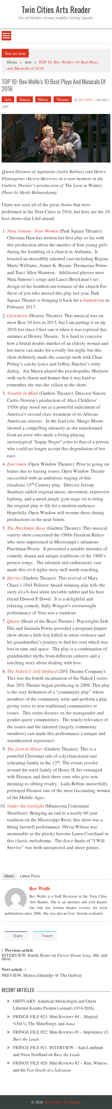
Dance (24, 99)
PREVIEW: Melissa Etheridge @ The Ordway (42, 975)
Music (43, 99)
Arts (28, 62)
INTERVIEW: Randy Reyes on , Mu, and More (54, 957)
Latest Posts (30, 876)
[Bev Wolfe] (16, 899)
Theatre (62, 99)
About (9, 876)
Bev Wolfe (85, 99)
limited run (93, 300)
